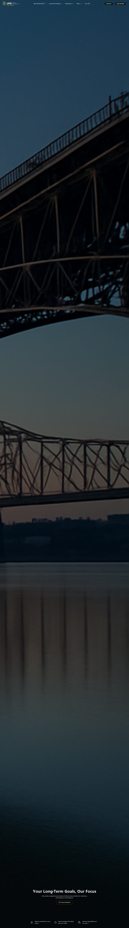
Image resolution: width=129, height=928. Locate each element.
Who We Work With (39, 3)
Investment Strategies (54, 3)
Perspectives (68, 3)
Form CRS (87, 3)
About (78, 3)
